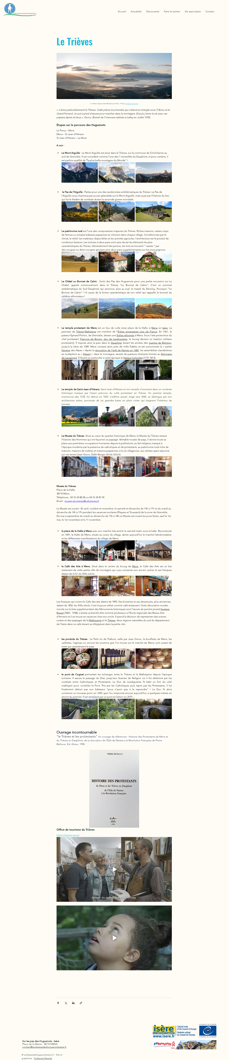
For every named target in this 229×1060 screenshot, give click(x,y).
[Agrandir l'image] (80, 172)
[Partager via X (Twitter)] (65, 1002)
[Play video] (114, 869)
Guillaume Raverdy (43, 1058)
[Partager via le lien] (80, 1002)
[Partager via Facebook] (58, 1002)
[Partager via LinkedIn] (73, 1002)
